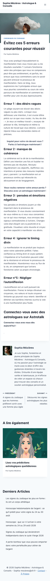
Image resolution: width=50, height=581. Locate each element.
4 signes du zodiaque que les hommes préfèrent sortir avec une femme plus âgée (13, 400)
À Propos (25, 574)
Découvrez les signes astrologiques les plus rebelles (37, 398)
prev (6, 454)
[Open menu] (45, 4)
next (44, 454)
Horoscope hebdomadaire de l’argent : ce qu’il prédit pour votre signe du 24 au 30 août (25, 512)
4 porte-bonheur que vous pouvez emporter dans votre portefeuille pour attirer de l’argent (26, 545)
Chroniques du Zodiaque (14, 38)
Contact (41, 571)
